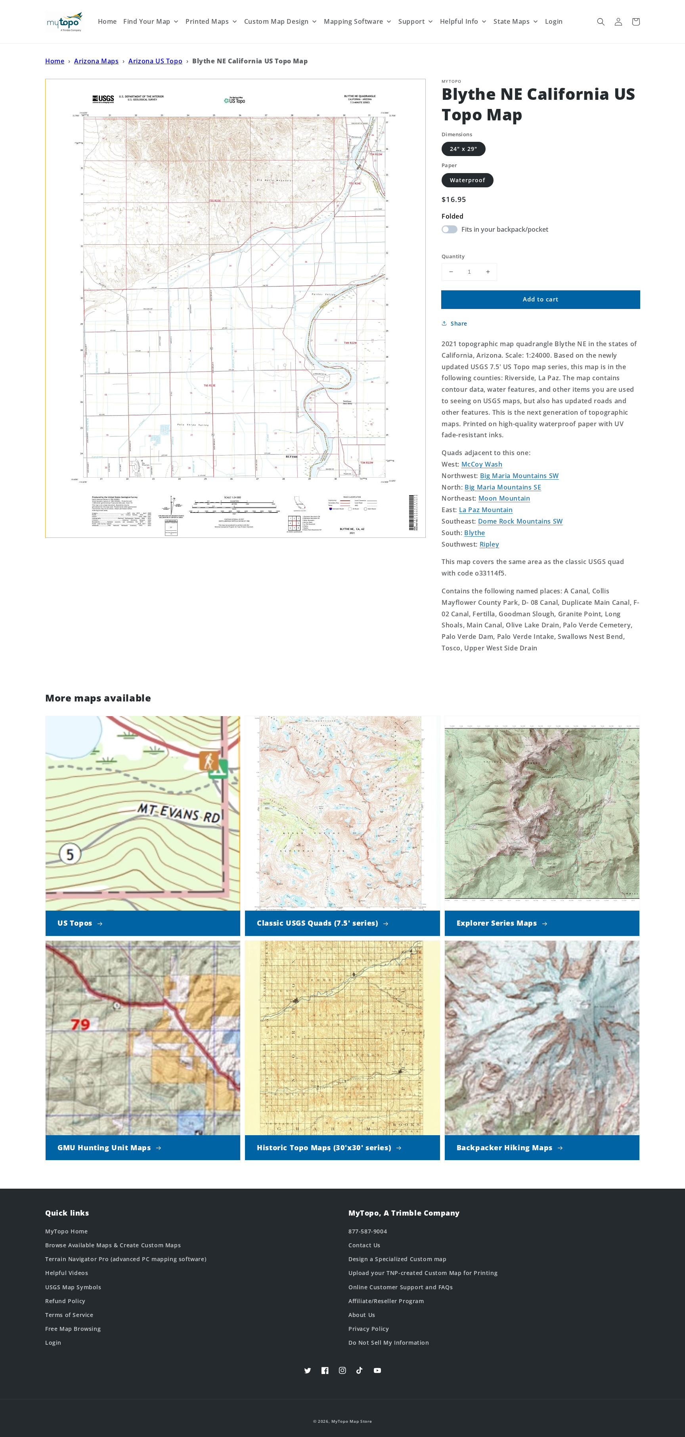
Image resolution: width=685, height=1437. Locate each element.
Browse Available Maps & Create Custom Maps (113, 1245)
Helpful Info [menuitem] (459, 21)
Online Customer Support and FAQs (400, 1287)
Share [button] (459, 323)
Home (54, 61)
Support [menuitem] (411, 21)
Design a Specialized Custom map (397, 1259)
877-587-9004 (367, 1231)
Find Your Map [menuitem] (146, 21)
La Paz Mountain (486, 509)
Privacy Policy (368, 1328)
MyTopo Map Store (351, 1421)
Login (53, 1342)
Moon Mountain (504, 498)
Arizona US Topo (155, 61)
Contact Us (364, 1245)
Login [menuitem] (554, 21)
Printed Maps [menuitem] (207, 21)
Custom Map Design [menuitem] (276, 21)
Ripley (489, 544)
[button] (601, 21)
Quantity (453, 256)
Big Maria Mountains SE (503, 487)
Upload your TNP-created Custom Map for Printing (422, 1273)
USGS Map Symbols (73, 1287)
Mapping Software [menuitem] (353, 21)
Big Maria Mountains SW (519, 475)
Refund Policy (65, 1301)
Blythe (474, 532)
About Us (361, 1315)
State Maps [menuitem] (512, 21)
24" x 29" (463, 148)
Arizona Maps (96, 61)
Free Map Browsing (73, 1328)
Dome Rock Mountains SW (520, 521)
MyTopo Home (66, 1231)
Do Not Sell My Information (388, 1342)
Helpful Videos (66, 1273)
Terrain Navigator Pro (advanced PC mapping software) (125, 1259)
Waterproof (467, 180)
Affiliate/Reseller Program (386, 1301)
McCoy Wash (482, 464)
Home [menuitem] (107, 21)
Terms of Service (69, 1315)
